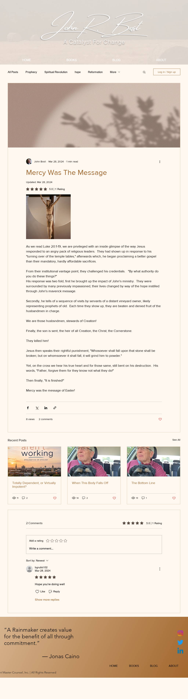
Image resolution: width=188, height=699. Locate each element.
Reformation (95, 72)
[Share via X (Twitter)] (37, 408)
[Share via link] (55, 408)
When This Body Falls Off (90, 483)
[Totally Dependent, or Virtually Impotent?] (34, 461)
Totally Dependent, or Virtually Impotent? (34, 484)
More (113, 72)
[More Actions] (160, 569)
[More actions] (160, 161)
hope (78, 72)
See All (176, 439)
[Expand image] (48, 216)
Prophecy (31, 72)
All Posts (13, 72)
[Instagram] (180, 633)
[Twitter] (180, 642)
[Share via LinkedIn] (46, 408)
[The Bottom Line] (153, 461)
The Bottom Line (143, 483)
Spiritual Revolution (55, 72)
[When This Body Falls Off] (94, 461)
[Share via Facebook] (28, 408)
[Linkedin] (180, 651)
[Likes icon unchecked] (37, 591)
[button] (144, 71)
